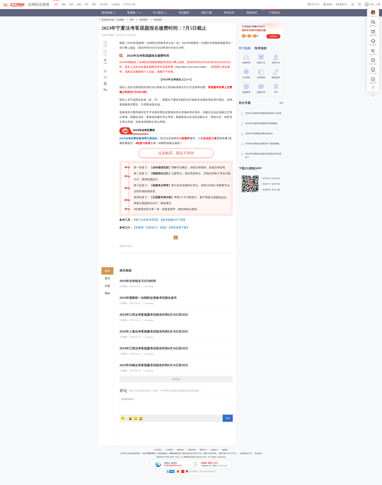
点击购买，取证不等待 (176, 153)
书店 (86, 4)
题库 (71, 4)
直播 (79, 4)
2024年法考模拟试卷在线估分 (257, 134)
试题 (107, 285)
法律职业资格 (38, 4)
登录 (372, 4)
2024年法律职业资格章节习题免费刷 (260, 144)
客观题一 (132, 12)
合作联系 (104, 4)
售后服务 (373, 45)
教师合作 (180, 450)
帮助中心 (203, 450)
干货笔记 (274, 12)
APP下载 (373, 73)
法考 (131, 19)
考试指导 (143, 19)
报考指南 (106, 12)
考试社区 (229, 12)
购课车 (329, 4)
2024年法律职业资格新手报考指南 (259, 124)
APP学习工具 (129, 4)
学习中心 (315, 4)
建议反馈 (373, 83)
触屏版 (225, 450)
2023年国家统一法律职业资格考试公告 (150, 42)
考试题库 (183, 12)
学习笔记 (158, 12)
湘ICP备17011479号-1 (228, 453)
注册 (378, 4)
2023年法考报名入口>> (176, 79)
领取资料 (373, 35)
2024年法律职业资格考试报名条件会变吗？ (261, 155)
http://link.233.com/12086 (191, 66)
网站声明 (191, 450)
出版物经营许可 (246, 453)
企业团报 (115, 4)
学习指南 (245, 48)
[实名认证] (182, 471)
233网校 (120, 19)
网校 (107, 293)
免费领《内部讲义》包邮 (150, 227)
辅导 (107, 278)
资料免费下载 (178, 227)
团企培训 (373, 64)
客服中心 (343, 4)
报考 (107, 270)
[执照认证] (177, 471)
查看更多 (176, 379)
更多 (281, 103)
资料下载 (206, 12)
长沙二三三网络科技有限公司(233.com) (191, 457)
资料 (94, 4)
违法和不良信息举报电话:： (137, 453)
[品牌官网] (170, 471)
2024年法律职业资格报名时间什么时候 (261, 114)
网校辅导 (252, 12)
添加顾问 (273, 36)
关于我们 (157, 450)
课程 (63, 4)
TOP (373, 89)
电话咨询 (373, 54)
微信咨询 (373, 26)
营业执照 (258, 453)
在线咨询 (373, 16)
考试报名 (158, 19)
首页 (56, 4)
